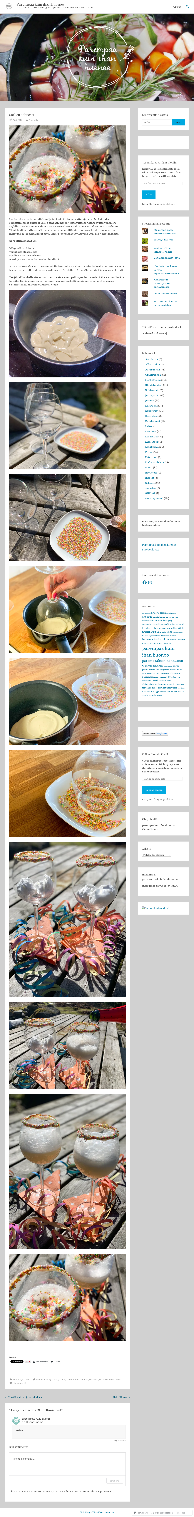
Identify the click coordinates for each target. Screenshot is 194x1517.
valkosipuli (148, 691)
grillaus (160, 624)
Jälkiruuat (151, 390)
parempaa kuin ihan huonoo (73, 1379)
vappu (157, 692)
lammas (172, 635)
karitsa (145, 635)
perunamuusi (176, 669)
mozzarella (148, 643)
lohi (164, 639)
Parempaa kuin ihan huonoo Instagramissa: (161, 523)
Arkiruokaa (152, 369)
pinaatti (166, 673)
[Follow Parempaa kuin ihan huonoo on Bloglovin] (155, 734)
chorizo (158, 620)
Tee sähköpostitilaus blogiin (159, 162)
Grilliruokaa (153, 374)
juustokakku (149, 631)
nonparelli (51, 1379)
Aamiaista (151, 359)
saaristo (145, 681)
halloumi (180, 624)
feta (165, 620)
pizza (173, 673)
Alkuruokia (152, 364)
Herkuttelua (153, 379)
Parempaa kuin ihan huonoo (40, 4)
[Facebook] (144, 582)
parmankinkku (154, 665)
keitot (149, 426)
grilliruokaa (170, 624)
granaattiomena (148, 624)
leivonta (147, 639)
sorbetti (103, 1379)
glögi (170, 621)
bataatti (156, 617)
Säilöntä (150, 493)
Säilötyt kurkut (163, 239)
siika (169, 681)
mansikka (172, 639)
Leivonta (150, 431)
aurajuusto (171, 613)
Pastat (149, 452)
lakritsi (164, 635)
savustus (150, 488)
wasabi (159, 695)
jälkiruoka (161, 632)
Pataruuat (151, 457)
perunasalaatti (148, 673)
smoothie (170, 684)
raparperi (158, 677)
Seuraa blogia (154, 790)
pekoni (159, 669)
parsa (175, 665)
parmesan (168, 666)
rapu (164, 677)
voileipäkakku (165, 692)
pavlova (152, 670)
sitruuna (93, 1379)
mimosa (40, 1379)
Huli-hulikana (119, 1397)
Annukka (33, 120)
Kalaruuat (151, 405)
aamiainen (146, 613)
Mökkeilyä (152, 446)
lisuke (157, 639)
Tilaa (149, 194)
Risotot (149, 477)
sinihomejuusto (149, 684)
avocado (147, 616)
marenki (181, 640)
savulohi (162, 680)
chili (151, 620)
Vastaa (121, 1440)
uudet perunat (159, 688)
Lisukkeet (151, 441)
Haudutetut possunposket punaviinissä (162, 283)
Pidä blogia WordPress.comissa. (97, 1512)
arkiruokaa (158, 612)
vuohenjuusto (149, 695)
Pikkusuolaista (154, 462)
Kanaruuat (151, 410)
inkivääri (162, 628)
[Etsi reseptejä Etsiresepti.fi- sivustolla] (155, 908)
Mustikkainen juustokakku (23, 1397)
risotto (170, 676)
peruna (166, 670)
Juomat (149, 400)
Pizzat (148, 467)
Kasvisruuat (152, 421)
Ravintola (151, 472)
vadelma (180, 688)
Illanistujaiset (153, 385)
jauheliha (172, 628)
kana (169, 631)
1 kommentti (19, 1383)
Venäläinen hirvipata (167, 257)
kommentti (115, 1480)
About (177, 6)
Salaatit (150, 483)
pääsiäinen (148, 677)
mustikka (158, 643)
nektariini (167, 643)
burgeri (175, 617)
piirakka (159, 673)
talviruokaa (179, 684)
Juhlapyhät (152, 395)
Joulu (181, 628)
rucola (177, 677)
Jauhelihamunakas (165, 293)
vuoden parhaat (177, 691)
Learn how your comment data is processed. (85, 1491)
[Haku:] (157, 122)
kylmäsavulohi (155, 636)
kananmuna (177, 632)
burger (168, 617)
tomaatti (146, 688)
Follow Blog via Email (155, 754)
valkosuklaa (115, 1379)
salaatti (153, 680)
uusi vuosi (172, 688)
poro (178, 673)
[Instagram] (150, 582)
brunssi (162, 617)
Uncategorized (21, 1379)
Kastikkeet (152, 416)
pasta (145, 669)
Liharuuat (151, 436)
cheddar (145, 621)
